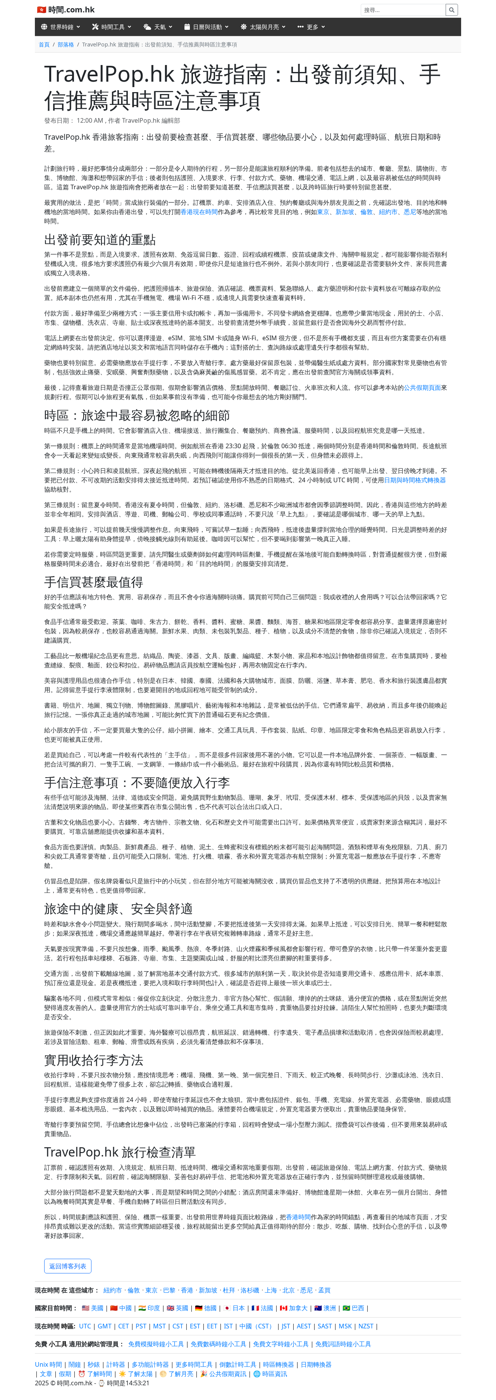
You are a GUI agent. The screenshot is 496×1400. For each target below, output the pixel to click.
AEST (304, 1326)
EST (195, 1326)
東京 (323, 211)
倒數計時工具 (238, 1364)
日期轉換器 (316, 1364)
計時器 (116, 1364)
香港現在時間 (199, 211)
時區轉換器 (279, 1364)
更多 (313, 27)
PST (141, 1326)
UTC (85, 1326)
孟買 (324, 1290)
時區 (67, 1326)
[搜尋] (452, 10)
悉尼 (410, 211)
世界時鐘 (62, 27)
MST (159, 1326)
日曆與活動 (207, 27)
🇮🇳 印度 (149, 1308)
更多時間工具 (195, 1364)
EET (212, 1326)
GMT (105, 1326)
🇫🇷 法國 (262, 1308)
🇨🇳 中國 (121, 1308)
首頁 (44, 44)
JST (286, 1326)
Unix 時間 (48, 1364)
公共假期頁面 (422, 387)
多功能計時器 (150, 1364)
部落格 (66, 44)
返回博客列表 (67, 1266)
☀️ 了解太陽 (136, 1373)
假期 (65, 1373)
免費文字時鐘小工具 (281, 1344)
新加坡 (345, 211)
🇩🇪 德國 (206, 1308)
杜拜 (229, 1290)
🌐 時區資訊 (270, 1373)
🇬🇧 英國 (177, 1308)
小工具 (58, 1344)
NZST (366, 1326)
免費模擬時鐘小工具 (156, 1344)
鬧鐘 (75, 1364)
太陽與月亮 (264, 27)
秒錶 (94, 1364)
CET (123, 1326)
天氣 (160, 27)
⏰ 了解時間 (95, 1373)
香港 (187, 1290)
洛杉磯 (250, 1290)
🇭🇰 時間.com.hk (66, 9)
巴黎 (169, 1290)
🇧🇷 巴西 (353, 1308)
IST (228, 1326)
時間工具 (113, 27)
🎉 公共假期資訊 (223, 1373)
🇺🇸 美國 (92, 1308)
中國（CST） (257, 1326)
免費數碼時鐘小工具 (218, 1344)
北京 (288, 1290)
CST (177, 1326)
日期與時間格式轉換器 (415, 480)
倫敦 (366, 211)
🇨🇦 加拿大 (294, 1308)
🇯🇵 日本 (234, 1308)
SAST (325, 1326)
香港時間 (298, 1217)
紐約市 (388, 211)
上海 (271, 1290)
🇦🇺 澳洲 (325, 1308)
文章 (46, 1373)
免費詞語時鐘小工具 (343, 1344)
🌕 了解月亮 (176, 1373)
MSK (345, 1326)
